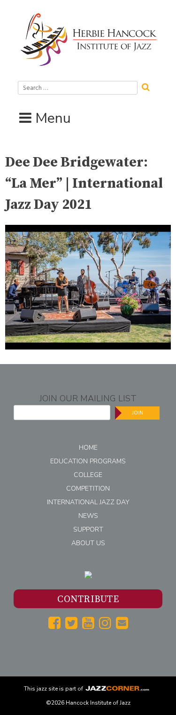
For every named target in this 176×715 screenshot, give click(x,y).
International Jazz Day (88, 502)
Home (88, 447)
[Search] (148, 86)
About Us (88, 543)
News (88, 515)
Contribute (88, 599)
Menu (53, 118)
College (88, 474)
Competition (88, 488)
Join (137, 412)
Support (88, 529)
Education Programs (88, 461)
